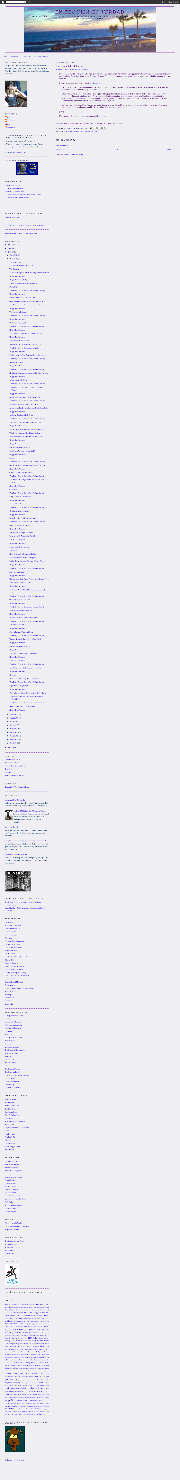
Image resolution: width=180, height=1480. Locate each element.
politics (9, 1379)
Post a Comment (62, 145)
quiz (13, 1385)
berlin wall (8, 1313)
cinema (43, 1318)
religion (24, 1387)
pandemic (35, 1374)
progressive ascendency (12, 1383)
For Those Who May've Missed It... (21, 532)
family (17, 1338)
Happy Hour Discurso (17, 276)
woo (25, 1414)
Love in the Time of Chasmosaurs (17, 975)
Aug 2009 (13, 718)
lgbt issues (9, 1360)
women (21, 1414)
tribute (27, 1409)
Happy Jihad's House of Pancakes (17, 1226)
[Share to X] (99, 128)
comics (16, 1321)
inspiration (20, 1352)
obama (8, 1373)
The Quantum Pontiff (12, 1072)
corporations (35, 1324)
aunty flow (15, 1310)
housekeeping (31, 1348)
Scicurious (9, 1034)
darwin (30, 1326)
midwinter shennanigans (41, 1365)
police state (44, 1376)
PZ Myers (46, 1383)
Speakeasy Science (12, 1047)
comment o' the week (26, 1321)
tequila (47, 1403)
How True (12, 675)
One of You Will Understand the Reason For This (27, 465)
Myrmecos (9, 1044)
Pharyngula (9, 922)
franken (13, 1341)
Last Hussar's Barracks (13, 1196)
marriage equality (44, 1360)
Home (5, 56)
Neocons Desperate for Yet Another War (23, 617)
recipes (18, 1388)
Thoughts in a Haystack (13, 1170)
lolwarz (28, 1360)
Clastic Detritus (11, 953)
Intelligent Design (42, 1352)
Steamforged (10, 127)
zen (43, 1414)
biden (14, 1313)
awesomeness (23, 1310)
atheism (8, 1309)
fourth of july (44, 1338)
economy (9, 1332)
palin (28, 1373)
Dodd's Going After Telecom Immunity (23, 706)
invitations (34, 1355)
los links (34, 1360)
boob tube (45, 1313)
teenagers (36, 1403)
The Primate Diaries (12, 1069)
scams (26, 1392)
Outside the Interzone (12, 944)
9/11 (6, 1304)
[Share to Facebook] (102, 128)
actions (35, 1304)
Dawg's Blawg (10, 1143)
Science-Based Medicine (14, 982)
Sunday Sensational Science (19, 341)
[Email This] (94, 128)
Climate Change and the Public (20, 472)
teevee (42, 1403)
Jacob (8, 124)
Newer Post (60, 149)
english (26, 1335)
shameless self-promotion (28, 1394)
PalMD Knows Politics (17, 625)
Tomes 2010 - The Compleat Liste (35, 56)
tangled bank (20, 1403)
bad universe (32, 1310)
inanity (47, 1349)
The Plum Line (10, 1109)
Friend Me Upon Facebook (14, 191)
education (18, 1332)
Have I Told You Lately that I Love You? (24, 678)
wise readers (14, 1414)
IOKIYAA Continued (17, 539)
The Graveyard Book (12, 763)
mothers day (33, 1368)
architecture (40, 1307)
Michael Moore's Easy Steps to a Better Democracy (28, 355)
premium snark (31, 1380)
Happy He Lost (14, 650)
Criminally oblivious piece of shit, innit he (71, 69)
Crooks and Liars (11, 1112)
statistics (33, 1397)
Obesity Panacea (11, 1066)
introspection (25, 1354)
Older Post (171, 149)
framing (7, 1341)
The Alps (8, 769)
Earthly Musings (11, 935)
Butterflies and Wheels (13, 1223)
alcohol (7, 1307)
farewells (24, 1338)
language (30, 1357)
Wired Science (10, 991)
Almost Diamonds (11, 1189)
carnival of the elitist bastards (31, 1315)
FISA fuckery (33, 1338)
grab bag (37, 1344)
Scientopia (9, 1004)
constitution (21, 1324)
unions (32, 1409)
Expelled (8, 1338)
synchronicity (9, 1403)
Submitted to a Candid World (15, 1199)
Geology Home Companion (14, 941)
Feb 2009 (13, 739)
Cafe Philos (9, 1202)
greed (6, 1346)
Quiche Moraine (11, 1192)
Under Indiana (10, 979)
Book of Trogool (10, 1078)
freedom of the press (23, 1341)
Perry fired (75, 76)
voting (15, 1411)
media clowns (37, 1362)
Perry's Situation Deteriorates (20, 496)
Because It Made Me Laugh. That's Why (23, 404)
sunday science (23, 1400)
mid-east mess (27, 1365)
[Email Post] (90, 128)
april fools (33, 1307)
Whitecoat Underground (13, 1025)
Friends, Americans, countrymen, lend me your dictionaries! (24, 841)
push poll (34, 1383)
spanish (28, 1397)
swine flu (46, 1401)
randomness (10, 1387)
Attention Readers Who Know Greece (23, 283)
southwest (22, 1397)
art (45, 1307)
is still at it (97, 83)
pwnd (40, 1382)
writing (39, 1414)
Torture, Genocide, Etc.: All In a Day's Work (25, 639)
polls (16, 1380)
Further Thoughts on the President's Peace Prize (26, 561)
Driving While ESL (16, 362)
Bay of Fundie (10, 1180)
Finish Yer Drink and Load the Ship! (22, 297)
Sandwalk (8, 1001)
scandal (31, 1392)
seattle (46, 1392)
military (15, 1368)
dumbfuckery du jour (39, 1329)
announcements (24, 1307)
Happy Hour (13, 444)
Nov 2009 (13, 259)
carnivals (46, 1315)
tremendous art (19, 1409)
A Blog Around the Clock (14, 1015)
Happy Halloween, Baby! (18, 280)
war (19, 1411)
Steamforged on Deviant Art (15, 966)
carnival (16, 1315)
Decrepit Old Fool (11, 1161)
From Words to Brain (12, 759)
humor (41, 1348)
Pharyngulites (9, 1376)
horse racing (19, 1349)
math (15, 1363)
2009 (10, 252)
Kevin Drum (9, 1124)
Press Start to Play (43, 1380)
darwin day (38, 1326)
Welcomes (32, 1411)
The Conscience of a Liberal (15, 1121)
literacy (16, 1360)
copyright (28, 1324)
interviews (8, 1355)
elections (35, 1333)
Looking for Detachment (13, 947)
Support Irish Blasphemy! (18, 686)
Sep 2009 (13, 714)
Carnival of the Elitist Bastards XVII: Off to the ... (27, 693)
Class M (8, 1140)
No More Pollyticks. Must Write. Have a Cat (25, 344)
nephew (38, 1371)
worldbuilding (31, 1414)
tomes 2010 (41, 1406)
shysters (8, 1397)
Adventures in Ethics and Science (17, 1075)
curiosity (24, 1326)
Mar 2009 (13, 736)
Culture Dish (9, 1059)
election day (27, 1333)
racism (47, 1385)
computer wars (37, 1321)
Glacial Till (9, 960)
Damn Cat (13, 287)
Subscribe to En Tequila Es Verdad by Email (21, 233)
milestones (8, 1368)
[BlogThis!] (96, 128)
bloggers (37, 1312)
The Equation (14, 269)
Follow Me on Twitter (13, 185)
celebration (19, 1318)
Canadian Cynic (11, 1211)
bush (11, 1315)
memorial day (16, 1365)
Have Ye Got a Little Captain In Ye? (22, 554)
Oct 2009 (13, 262)
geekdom (23, 1343)
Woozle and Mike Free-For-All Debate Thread (28, 811)
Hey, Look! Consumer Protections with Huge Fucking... (29, 373)
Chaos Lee (9, 117)
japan (39, 1355)
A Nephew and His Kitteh (18, 380)
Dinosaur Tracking (11, 963)
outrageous (87, 131)
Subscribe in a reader (12, 217)
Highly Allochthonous (13, 1028)
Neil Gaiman (9, 1250)
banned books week (42, 1310)
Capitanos (13, 489)
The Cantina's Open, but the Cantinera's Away (25, 333)
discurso (18, 1329)
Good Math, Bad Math (13, 1088)
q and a (8, 1385)
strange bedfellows (43, 1397)
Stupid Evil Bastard (12, 1229)
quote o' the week (37, 1385)
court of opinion (44, 1324)
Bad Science (9, 997)
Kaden (7, 1357)
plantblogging (30, 1376)
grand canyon (45, 1344)
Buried (11, 458)
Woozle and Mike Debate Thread (15, 800)
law (35, 1357)
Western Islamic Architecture (15, 766)
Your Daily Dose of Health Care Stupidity (24, 348)
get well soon (30, 1344)
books (7, 1315)
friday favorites (37, 1340)
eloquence (8, 1335)
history (7, 1349)
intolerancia (16, 1354)
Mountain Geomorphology (14, 775)
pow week (21, 1380)
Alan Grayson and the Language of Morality (25, 668)
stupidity (10, 1400)
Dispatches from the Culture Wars (17, 1127)
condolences (13, 1324)
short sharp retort (43, 1394)
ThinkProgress (10, 1102)
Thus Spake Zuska (11, 1053)
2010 (10, 248)
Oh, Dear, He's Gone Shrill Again (21, 415)
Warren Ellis (9, 1253)
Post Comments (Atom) (74, 154)
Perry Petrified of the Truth (19, 525)
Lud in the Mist (10, 1183)
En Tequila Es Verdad (90, 12)
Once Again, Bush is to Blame (20, 599)
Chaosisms (27, 1318)
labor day (24, 1357)
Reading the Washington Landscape (18, 957)
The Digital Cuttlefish (13, 1247)
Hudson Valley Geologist (14, 969)
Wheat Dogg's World (12, 1146)
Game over (8, 1344)
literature (22, 1360)
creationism (9, 1326)
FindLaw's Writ (10, 1137)
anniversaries (14, 1307)
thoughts (34, 1406)
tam (15, 1403)
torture (11, 1408)
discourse (8, 1330)
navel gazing (30, 1371)
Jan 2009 (13, 743)
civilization (9, 1321)
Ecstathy (8, 1174)
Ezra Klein (9, 1118)
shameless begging (12, 1394)
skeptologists (15, 1397)
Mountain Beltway (11, 950)
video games (45, 1409)
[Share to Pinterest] (104, 128)
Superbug (8, 1056)
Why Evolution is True (13, 925)
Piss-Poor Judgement (16, 572)
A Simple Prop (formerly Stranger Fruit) (19, 988)
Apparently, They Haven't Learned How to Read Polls (28, 408)
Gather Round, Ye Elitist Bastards (15, 854)
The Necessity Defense (17, 312)
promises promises (26, 1383)
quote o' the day (21, 1385)
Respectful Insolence (12, 928)
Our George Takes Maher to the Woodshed (24, 397)
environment (34, 1335)
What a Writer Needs (17, 504)
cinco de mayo (35, 1318)
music (47, 1368)
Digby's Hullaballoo (12, 1115)
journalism (45, 1354)
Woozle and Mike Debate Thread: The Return (25, 436)
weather (24, 1411)
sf (48, 1392)
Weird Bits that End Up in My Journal (23, 518)
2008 (10, 747)
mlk (20, 1368)
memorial (8, 1365)
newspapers (45, 1371)
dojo (25, 1330)
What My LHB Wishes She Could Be (22, 536)
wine (47, 1411)
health (37, 1346)
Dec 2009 (13, 255)
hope (12, 1349)
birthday (20, 1313)
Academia (15, 1304)
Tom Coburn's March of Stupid (20, 582)
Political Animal (11, 1099)
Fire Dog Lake (10, 1134)
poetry (97, 131)
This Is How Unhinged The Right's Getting (24, 433)
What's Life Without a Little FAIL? (22, 451)
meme (47, 1363)
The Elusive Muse (11, 1244)
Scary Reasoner (10, 1186)
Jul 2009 (13, 721)
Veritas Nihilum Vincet (13, 1205)
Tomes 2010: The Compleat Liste (17, 787)
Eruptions (8, 1031)
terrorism (8, 1406)
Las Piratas (15, 56)
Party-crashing (45, 1374)
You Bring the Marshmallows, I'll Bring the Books (27, 429)
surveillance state (36, 1401)
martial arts (8, 1363)
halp (18, 1346)
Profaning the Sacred (10, 827)
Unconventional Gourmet (14, 1177)
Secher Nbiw (9, 1149)
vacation (37, 1409)
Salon (7, 1131)
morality (25, 1368)
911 (10, 1304)
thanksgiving (22, 1406)
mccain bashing (24, 1362)
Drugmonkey (9, 1084)
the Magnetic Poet (19, 152)
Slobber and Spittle (12, 1164)
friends (46, 1340)
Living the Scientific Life (14, 1037)
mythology (8, 1371)
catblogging (9, 1318)
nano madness (18, 1371)
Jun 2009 (13, 725)
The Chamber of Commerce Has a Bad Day (25, 422)
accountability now (25, 1304)
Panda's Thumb (10, 932)
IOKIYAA (13, 550)
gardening (15, 1343)
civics (47, 1318)
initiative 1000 (10, 1352)
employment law (17, 1335)
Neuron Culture (10, 1062)
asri (48, 1307)
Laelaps (8, 1019)
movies (41, 1368)
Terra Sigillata (10, 1041)
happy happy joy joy (27, 1346)
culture (17, 1326)
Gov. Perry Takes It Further (19, 511)
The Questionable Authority (15, 1050)
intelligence (29, 1352)
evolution (43, 1335)
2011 (10, 245)
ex (48, 1335)
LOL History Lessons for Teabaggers (22, 557)
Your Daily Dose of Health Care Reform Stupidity (27, 290)
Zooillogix (9, 994)
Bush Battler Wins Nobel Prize (20, 610)
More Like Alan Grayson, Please (21, 632)
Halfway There (10, 1208)
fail (13, 1338)
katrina (11, 1357)
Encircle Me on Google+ (14, 188)
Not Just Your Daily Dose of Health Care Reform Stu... (29, 579)
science (38, 1391)
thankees (15, 1406)
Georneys (8, 938)
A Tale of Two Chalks (17, 660)
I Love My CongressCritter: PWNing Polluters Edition (29, 272)
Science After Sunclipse (13, 1022)
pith (23, 1376)
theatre (29, 1406)
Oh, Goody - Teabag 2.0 (17, 323)
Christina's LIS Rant (12, 1081)
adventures (44, 1304)
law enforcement (72, 131)
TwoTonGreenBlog (11, 1167)
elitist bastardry (44, 1333)
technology (28, 1403)
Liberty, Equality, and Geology (16, 972)
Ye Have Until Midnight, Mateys (21, 265)
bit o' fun (28, 1312)
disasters (46, 1326)
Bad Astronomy (10, 985)
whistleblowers (40, 1411)
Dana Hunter (10, 121)
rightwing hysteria (37, 1387)
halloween (12, 1346)
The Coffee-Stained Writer (14, 1241)
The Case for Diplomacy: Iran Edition (23, 653)
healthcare (44, 1346)
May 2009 (13, 728)
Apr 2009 (13, 732)
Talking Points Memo (12, 1105)
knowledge (17, 1357)
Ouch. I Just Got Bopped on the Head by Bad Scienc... (28, 301)
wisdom (7, 1414)
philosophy (17, 1376)
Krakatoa (8, 772)
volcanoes (8, 1411)
